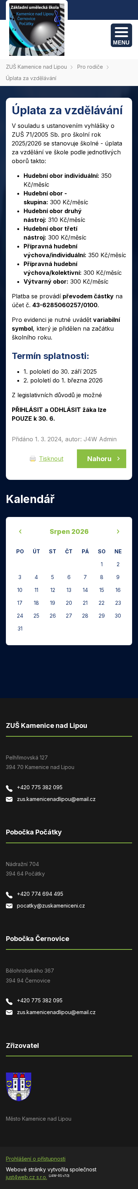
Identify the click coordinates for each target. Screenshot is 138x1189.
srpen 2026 (69, 531)
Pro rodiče (90, 67)
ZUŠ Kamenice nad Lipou (36, 67)
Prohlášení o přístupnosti (36, 1159)
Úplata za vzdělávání (31, 78)
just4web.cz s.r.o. (26, 1177)
